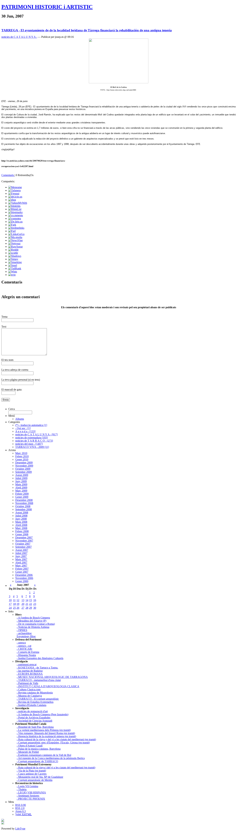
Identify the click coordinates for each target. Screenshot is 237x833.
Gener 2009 (21, 496)
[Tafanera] (14, 190)
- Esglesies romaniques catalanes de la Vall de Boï (44, 755)
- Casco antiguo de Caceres (31, 773)
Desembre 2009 (24, 462)
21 (27, 603)
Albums (19, 418)
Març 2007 (21, 565)
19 (17, 603)
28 (27, 607)
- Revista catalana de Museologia (35, 692)
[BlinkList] (14, 209)
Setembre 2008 (23, 509)
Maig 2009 (21, 484)
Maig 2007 (21, 559)
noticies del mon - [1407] (29, 443)
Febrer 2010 (22, 456)
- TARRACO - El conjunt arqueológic (38, 698)
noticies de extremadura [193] (31, 437)
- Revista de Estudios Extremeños (35, 701)
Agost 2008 (21, 512)
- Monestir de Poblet (28, 751)
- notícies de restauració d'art (32, 711)
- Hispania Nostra (26, 655)
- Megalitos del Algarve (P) (31, 620)
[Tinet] (2, 823)
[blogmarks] (15, 212)
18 (14, 603)
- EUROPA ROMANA (30, 673)
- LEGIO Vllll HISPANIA (31, 792)
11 (14, 600)
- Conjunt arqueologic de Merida (34, 780)
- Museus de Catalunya (29, 695)
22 (30, 603)
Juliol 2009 (21, 478)
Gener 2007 (21, 571)
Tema (4, 316)
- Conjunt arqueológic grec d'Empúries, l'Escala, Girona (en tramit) (53, 742)
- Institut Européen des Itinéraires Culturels (40, 658)
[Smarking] (15, 262)
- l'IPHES (22, 630)
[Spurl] (12, 265)
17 (10, 603)
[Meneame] (15, 187)
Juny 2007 (21, 556)
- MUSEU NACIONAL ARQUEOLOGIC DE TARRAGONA (52, 676)
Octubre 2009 (22, 468)
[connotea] (14, 218)
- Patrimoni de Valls (27, 683)
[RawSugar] (15, 246)
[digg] (12, 199)
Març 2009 (21, 490)
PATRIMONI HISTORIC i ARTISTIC (47, 7)
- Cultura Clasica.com (28, 689)
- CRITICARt (24, 648)
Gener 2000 (21, 581)
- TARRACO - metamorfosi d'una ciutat (39, 680)
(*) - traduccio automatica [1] (31, 425)
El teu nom (7, 359)
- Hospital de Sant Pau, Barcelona (35, 726)
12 (17, 600)
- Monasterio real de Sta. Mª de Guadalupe (40, 776)
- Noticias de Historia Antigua (33, 627)
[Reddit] (13, 249)
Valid (23, 814)
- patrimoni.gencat (26, 664)
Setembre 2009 (23, 471)
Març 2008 (21, 528)
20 (23, 603)
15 (30, 600)
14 (27, 600)
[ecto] (12, 274)
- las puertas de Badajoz (30, 670)
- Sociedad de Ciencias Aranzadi (34, 720)
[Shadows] (14, 255)
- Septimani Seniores (28, 795)
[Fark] (12, 224)
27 (23, 607)
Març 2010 (21, 453)
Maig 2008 (21, 521)
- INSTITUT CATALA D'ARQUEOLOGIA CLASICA (48, 686)
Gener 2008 (21, 534)
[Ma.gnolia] (15, 237)
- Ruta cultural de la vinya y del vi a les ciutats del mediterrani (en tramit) (56, 739)
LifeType (20, 828)
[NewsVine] (15, 240)
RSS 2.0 (19, 808)
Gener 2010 (21, 459)
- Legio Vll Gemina (27, 786)
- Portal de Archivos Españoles (33, 717)
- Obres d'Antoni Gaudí (30, 745)
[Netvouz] (14, 243)
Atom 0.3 (20, 811)
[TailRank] (14, 268)
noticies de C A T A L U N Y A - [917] (36, 434)
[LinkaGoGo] (16, 234)
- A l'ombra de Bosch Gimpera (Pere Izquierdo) (42, 714)
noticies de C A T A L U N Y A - (19, 36)
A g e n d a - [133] (25, 431)
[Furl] (12, 231)
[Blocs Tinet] (2, 820)
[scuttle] (13, 252)
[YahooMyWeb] (17, 202)
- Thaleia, (22, 789)
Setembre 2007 (23, 546)
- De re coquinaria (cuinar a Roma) (36, 623)
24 (10, 607)
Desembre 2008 (24, 500)
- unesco (21, 642)
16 (34, 600)
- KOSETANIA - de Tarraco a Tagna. (37, 667)
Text (3, 326)
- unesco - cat (24, 645)
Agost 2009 (21, 475)
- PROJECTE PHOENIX (31, 798)
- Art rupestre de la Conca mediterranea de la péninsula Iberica (51, 758)
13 (23, 600)
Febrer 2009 (22, 493)
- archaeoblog (24, 633)
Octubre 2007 (22, 543)
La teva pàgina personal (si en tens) (20, 379)
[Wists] (12, 271)
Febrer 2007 (22, 568)
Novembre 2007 (24, 540)
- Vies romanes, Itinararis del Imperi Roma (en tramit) (46, 733)
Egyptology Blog (26, 636)
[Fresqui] (13, 193)
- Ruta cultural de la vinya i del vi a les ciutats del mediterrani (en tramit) (56, 767)
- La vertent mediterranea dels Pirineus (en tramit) (44, 730)
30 (34, 607)
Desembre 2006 (24, 574)
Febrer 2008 (22, 531)
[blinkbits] (14, 206)
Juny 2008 (21, 518)
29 (30, 607)
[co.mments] (15, 215)
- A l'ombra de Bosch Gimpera (33, 617)
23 (34, 603)
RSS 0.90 (20, 805)
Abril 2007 (21, 562)
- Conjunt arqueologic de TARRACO (37, 761)
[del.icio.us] (15, 196)
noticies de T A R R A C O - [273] (34, 440)
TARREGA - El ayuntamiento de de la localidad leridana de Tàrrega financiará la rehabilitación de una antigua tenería (86, 30)
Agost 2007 (21, 550)
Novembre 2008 (24, 503)
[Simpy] (13, 259)
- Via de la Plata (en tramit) (31, 770)
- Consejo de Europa (28, 652)
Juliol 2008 (21, 515)
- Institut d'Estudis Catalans (31, 705)
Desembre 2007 (24, 537)
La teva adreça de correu (14, 369)
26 (17, 607)
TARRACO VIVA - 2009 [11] (32, 446)
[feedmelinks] (16, 227)
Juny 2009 (21, 481)
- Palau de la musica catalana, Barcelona (39, 748)
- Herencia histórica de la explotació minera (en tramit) (46, 736)
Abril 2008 (21, 525)
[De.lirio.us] (15, 221)
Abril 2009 (21, 487)
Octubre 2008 (22, 506)
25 (14, 607)
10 (10, 600)
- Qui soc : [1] (23, 428)
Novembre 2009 (24, 465)
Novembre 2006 (24, 578)
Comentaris (8, 175)
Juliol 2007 (21, 553)
